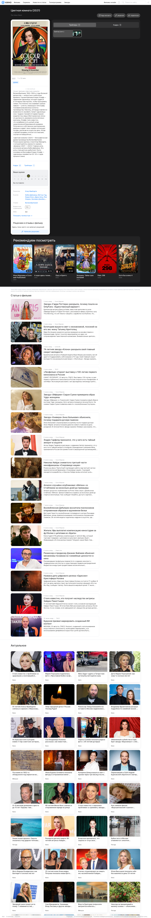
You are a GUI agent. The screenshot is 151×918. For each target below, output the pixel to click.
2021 (14, 78)
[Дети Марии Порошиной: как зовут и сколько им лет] (124, 666)
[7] (35, 179)
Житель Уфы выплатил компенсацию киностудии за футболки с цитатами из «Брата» (70, 531)
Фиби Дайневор (31, 195)
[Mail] (3, 2)
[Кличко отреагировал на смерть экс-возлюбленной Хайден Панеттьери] (92, 864)
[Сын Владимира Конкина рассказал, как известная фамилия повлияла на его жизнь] (59, 732)
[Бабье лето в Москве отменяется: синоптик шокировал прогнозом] (124, 831)
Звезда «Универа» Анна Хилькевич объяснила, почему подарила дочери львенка (67, 418)
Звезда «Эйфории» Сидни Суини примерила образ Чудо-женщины (69, 396)
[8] (39, 179)
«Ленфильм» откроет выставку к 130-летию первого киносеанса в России (70, 373)
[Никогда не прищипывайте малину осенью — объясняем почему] (124, 897)
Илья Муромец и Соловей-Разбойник (22, 276)
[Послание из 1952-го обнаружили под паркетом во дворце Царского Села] (26, 765)
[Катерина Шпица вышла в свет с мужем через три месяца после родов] (92, 765)
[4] (25, 179)
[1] (15, 179)
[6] (32, 179)
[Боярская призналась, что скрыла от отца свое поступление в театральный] (92, 831)
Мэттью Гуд (42, 195)
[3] (22, 179)
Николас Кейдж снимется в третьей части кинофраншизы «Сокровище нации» (65, 463)
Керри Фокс (29, 197)
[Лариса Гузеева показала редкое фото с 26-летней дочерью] (92, 732)
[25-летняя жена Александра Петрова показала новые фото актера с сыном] (59, 864)
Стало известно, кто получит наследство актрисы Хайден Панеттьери (69, 599)
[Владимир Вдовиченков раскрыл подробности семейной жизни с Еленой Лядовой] (124, 699)
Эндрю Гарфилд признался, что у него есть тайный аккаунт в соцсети (69, 441)
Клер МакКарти (31, 191)
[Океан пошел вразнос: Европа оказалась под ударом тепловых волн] (26, 831)
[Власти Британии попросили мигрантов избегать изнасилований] (92, 897)
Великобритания (31, 203)
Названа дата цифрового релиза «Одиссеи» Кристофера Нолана (66, 577)
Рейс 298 (101, 275)
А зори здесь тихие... (43, 275)
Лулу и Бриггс (61, 275)
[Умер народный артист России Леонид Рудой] (59, 699)
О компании (9, 916)
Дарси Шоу (39, 197)
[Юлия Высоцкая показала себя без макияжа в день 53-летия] (124, 864)
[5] (29, 179)
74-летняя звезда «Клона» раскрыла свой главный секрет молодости (69, 350)
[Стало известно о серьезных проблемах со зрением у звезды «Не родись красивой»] (92, 798)
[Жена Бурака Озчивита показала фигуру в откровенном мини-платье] (59, 765)
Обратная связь (142, 916)
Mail (3, 916)
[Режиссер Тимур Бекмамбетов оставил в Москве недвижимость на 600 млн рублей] (92, 699)
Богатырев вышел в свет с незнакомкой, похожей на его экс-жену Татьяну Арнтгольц (70, 328)
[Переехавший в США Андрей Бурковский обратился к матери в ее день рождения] (124, 765)
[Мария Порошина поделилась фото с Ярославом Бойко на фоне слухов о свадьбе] (59, 666)
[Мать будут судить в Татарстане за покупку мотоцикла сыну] (92, 666)
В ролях (15, 195)
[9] (42, 179)
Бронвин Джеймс (38, 199)
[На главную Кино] (8, 2)
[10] (46, 179)
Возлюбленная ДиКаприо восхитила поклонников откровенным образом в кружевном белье (69, 509)
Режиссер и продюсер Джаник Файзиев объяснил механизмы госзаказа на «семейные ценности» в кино (69, 556)
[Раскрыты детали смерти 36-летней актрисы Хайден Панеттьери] (59, 831)
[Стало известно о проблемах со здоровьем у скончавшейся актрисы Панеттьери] (26, 666)
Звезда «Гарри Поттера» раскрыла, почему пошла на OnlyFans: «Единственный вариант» (70, 305)
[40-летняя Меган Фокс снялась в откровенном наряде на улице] (59, 798)
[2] (18, 179)
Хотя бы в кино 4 (125, 275)
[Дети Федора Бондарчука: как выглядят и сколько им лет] (26, 864)
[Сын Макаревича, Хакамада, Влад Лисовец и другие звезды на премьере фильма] (59, 897)
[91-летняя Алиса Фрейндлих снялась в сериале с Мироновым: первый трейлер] (26, 699)
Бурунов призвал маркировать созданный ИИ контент (67, 622)
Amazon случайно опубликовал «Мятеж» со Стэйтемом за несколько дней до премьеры (66, 486)
